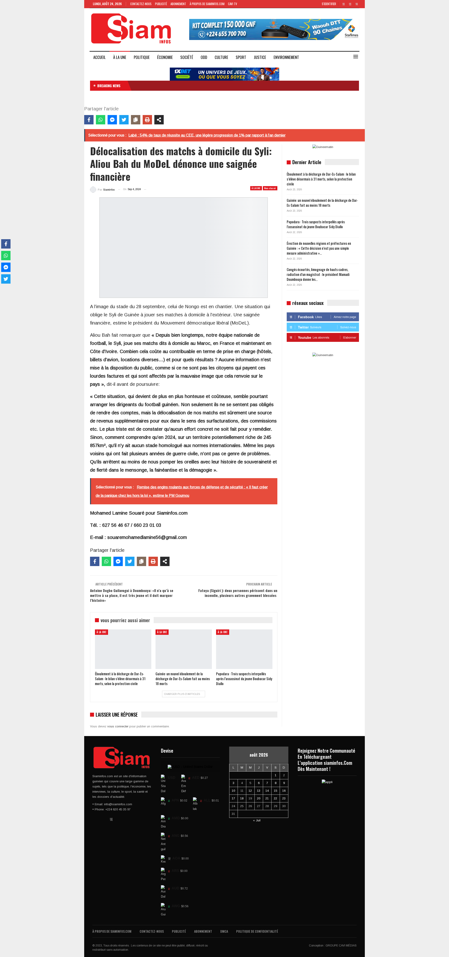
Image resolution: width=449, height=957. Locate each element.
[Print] (147, 119)
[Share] (159, 119)
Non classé (270, 188)
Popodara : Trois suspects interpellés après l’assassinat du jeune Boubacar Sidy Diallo (316, 224)
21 (267, 798)
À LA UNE (119, 57)
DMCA (224, 931)
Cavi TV (232, 3)
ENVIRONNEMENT (286, 57)
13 (258, 790)
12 (250, 790)
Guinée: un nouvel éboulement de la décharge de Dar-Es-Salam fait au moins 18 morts (322, 203)
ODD (204, 57)
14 (267, 790)
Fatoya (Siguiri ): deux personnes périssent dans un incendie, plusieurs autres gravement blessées (237, 593)
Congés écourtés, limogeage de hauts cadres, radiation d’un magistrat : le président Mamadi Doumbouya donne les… (318, 274)
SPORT (241, 57)
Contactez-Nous (141, 3)
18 (241, 798)
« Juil (257, 820)
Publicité (161, 3)
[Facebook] (89, 119)
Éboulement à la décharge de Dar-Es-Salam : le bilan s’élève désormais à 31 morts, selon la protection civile (321, 178)
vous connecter (117, 726)
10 (233, 790)
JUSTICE (260, 57)
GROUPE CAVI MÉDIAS (341, 945)
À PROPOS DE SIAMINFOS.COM (207, 3)
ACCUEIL (99, 57)
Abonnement (178, 3)
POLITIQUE (142, 57)
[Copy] (135, 119)
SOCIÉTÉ (186, 57)
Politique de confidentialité (257, 931)
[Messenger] (112, 119)
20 (258, 798)
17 (233, 798)
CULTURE (221, 57)
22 (275, 798)
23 (284, 798)
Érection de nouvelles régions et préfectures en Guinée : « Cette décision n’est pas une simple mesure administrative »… (319, 248)
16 (284, 790)
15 (275, 790)
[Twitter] (124, 119)
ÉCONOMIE (165, 57)
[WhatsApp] (100, 119)
